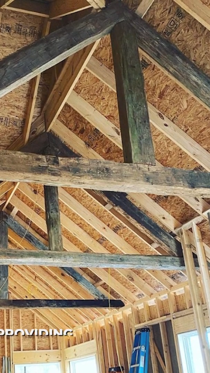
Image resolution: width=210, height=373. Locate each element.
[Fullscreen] (199, 363)
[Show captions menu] (154, 363)
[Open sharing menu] (176, 363)
